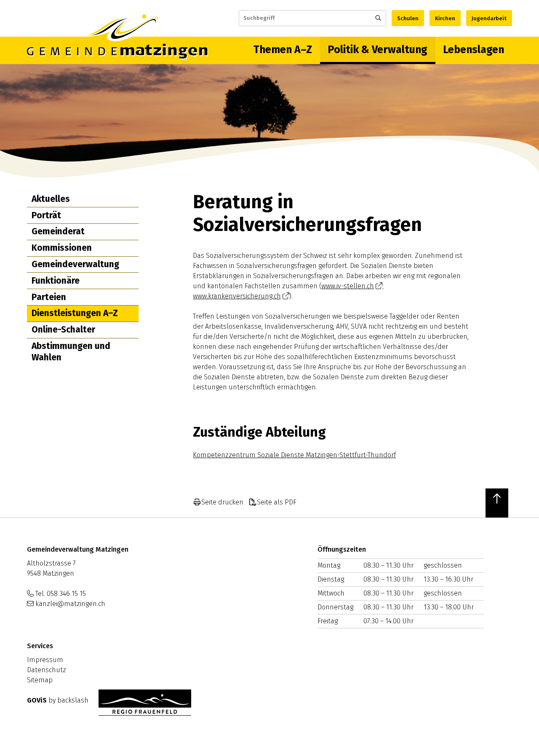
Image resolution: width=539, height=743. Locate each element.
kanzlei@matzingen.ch (70, 604)
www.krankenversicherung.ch (237, 296)
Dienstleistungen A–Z (75, 313)
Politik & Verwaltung (377, 49)
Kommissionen (62, 247)
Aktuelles (51, 198)
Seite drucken (222, 502)
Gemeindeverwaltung (75, 264)
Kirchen (445, 18)
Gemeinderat (58, 231)
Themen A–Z (282, 49)
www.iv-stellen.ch (347, 286)
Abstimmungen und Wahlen (71, 352)
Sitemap (40, 680)
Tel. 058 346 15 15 (60, 594)
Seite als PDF (276, 502)
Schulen (408, 18)
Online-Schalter (63, 329)
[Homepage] (117, 50)
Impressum (45, 660)
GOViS (37, 700)
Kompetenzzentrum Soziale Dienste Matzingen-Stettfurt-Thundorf (294, 455)
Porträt (46, 215)
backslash (72, 700)
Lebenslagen (473, 49)
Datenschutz (46, 670)
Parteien (49, 297)
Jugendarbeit (489, 18)
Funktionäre (56, 280)
